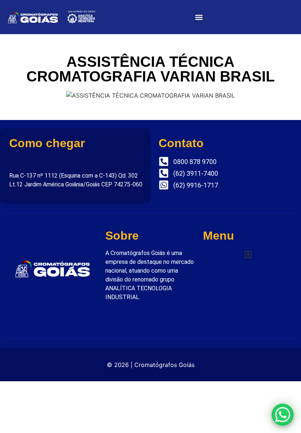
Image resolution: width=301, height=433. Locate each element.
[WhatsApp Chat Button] (283, 415)
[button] (199, 17)
